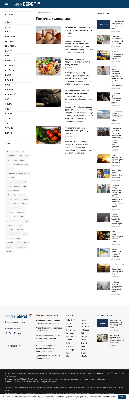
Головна (39, 13)
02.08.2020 (69, 137)
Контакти (101, 373)
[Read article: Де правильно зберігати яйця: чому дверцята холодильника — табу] (48, 35)
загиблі (25, 199)
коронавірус (18, 208)
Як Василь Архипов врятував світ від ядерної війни (116, 286)
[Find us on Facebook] (6, 333)
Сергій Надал (18, 160)
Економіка (10, 46)
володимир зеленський (16, 182)
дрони (9, 199)
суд (18, 242)
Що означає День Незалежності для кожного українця (116, 98)
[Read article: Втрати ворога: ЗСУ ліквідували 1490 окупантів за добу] (103, 268)
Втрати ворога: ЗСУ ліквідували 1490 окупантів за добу (117, 269)
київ (8, 208)
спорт (18, 238)
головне (21, 195)
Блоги (8, 32)
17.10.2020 (69, 68)
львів (9, 216)
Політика (9, 90)
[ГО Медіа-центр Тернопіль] (12, 345)
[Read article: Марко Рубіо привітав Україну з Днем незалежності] (103, 173)
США (8, 160)
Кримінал (10, 61)
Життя (8, 51)
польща (19, 225)
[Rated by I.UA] (24, 345)
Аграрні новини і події (48, 315)
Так (121, 397)
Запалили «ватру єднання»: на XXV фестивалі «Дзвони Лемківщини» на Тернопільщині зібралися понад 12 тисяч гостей (117, 195)
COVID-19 (9, 22)
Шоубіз (8, 133)
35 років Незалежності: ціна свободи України (117, 55)
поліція (20, 229)
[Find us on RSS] (123, 373)
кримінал (20, 212)
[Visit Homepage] (25, 3)
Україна (9, 128)
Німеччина (11, 156)
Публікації (10, 94)
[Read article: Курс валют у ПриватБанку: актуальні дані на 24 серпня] (103, 39)
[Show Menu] (6, 4)
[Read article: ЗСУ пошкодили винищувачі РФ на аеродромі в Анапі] (103, 24)
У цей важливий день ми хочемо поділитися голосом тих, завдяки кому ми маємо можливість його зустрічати (117, 137)
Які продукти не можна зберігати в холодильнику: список (77, 131)
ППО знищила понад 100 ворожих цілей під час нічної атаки (117, 236)
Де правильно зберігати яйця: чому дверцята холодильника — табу (78, 30)
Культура (10, 66)
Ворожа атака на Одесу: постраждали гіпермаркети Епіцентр (117, 115)
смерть (9, 238)
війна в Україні (20, 186)
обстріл (26, 221)
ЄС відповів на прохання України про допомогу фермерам (46, 348)
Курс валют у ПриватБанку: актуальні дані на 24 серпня (117, 39)
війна (9, 186)
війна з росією (13, 190)
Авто (7, 27)
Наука (8, 75)
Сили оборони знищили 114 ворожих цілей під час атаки (117, 158)
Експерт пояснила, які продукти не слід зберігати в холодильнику (77, 62)
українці (10, 247)
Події (7, 85)
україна (26, 242)
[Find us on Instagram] (15, 333)
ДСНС (9, 151)
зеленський (11, 203)
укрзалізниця (21, 247)
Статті (8, 114)
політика (10, 229)
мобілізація (19, 216)
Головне (9, 41)
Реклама (91, 373)
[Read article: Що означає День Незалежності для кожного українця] (103, 97)
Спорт (8, 109)
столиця (10, 242)
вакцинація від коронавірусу (18, 173)
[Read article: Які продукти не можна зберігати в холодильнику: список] (48, 135)
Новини (9, 80)
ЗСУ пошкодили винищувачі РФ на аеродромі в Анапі (117, 24)
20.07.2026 (69, 36)
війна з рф (11, 195)
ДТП (16, 151)
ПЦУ (20, 156)
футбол (9, 251)
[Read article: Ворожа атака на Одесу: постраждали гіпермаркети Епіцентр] (103, 114)
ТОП (7, 123)
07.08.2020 (69, 102)
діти (16, 199)
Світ (7, 99)
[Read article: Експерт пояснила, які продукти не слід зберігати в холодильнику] (48, 66)
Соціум (8, 104)
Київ (7, 56)
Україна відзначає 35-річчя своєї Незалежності (116, 252)
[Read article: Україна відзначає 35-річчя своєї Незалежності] (103, 252)
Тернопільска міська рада (17, 164)
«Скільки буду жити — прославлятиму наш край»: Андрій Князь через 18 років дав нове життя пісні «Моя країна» (117, 76)
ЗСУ (22, 151)
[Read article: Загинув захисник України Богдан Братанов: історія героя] (103, 217)
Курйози (9, 70)
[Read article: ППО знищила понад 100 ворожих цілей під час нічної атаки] (103, 235)
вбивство (10, 177)
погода (9, 225)
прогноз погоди (13, 234)
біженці (10, 169)
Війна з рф (10, 37)
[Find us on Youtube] (19, 333)
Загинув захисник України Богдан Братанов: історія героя (117, 219)
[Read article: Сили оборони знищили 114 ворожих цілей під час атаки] (103, 158)
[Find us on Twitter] (10, 333)
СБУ (26, 156)
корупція (10, 212)
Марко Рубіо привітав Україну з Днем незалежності (117, 173)
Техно (8, 119)
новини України (13, 221)
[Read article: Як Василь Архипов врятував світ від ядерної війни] (103, 285)
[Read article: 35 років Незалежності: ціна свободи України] (103, 55)
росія (25, 234)
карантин (23, 203)
